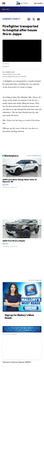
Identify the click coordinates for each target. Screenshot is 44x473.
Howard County (11, 19)
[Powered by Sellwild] (38, 280)
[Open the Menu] (4, 3)
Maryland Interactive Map (12, 362)
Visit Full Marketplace (34, 156)
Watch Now (38, 3)
